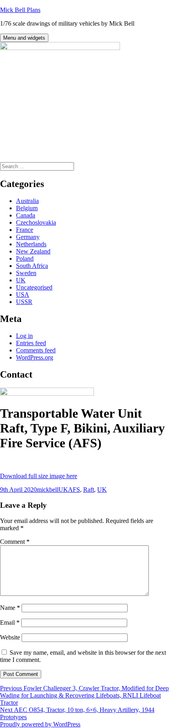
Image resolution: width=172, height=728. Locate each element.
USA (22, 294)
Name (10, 607)
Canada (25, 215)
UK (21, 280)
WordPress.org (34, 357)
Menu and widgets (24, 38)
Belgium (27, 208)
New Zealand (33, 251)
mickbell (47, 489)
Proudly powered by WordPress (40, 724)
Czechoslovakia (36, 222)
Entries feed (31, 343)
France (24, 229)
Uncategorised (34, 287)
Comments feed (36, 350)
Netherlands (31, 244)
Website (10, 637)
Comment (15, 541)
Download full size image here (38, 476)
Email (10, 622)
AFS (74, 489)
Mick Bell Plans (20, 9)
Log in (24, 335)
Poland (25, 258)
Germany (28, 236)
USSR (24, 301)
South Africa (32, 265)
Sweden (26, 272)
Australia (27, 200)
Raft (88, 489)
